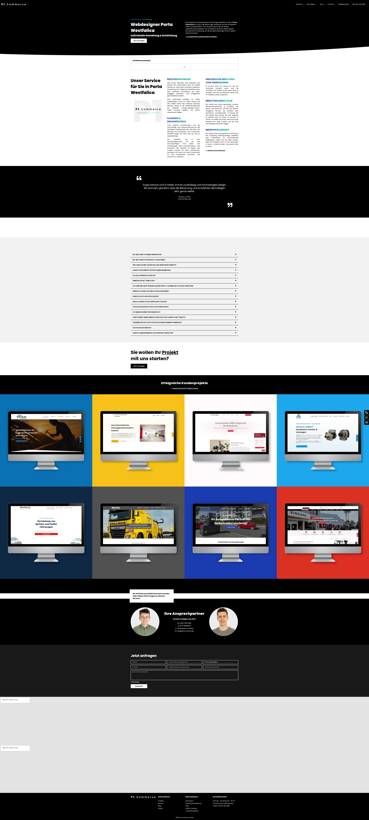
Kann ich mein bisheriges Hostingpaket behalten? (153, 333)
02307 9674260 (359, 4)
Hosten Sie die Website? (142, 328)
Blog (322, 4)
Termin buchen (343, 4)
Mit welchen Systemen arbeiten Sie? (147, 254)
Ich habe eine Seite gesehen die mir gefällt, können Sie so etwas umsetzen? (163, 286)
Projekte (299, 4)
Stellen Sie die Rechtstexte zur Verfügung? (151, 307)
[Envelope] (366, 422)
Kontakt (331, 4)
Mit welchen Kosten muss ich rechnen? (149, 260)
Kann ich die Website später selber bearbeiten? (152, 270)
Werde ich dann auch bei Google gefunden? (151, 291)
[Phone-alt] (366, 412)
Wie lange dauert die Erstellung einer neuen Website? (154, 265)
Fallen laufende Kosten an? (144, 275)
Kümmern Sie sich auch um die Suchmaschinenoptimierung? (157, 322)
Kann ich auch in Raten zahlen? (146, 296)
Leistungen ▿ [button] (311, 4)
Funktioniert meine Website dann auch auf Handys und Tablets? (159, 317)
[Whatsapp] (366, 417)
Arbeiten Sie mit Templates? (144, 281)
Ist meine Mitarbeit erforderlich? (146, 312)
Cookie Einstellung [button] (191, 811)
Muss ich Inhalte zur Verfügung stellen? (150, 301)
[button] (184, 254)
